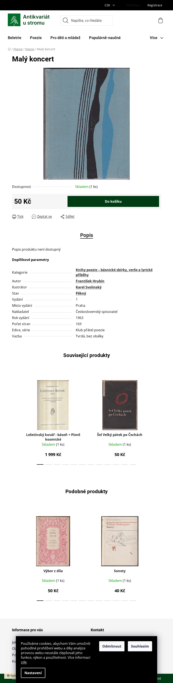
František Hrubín (90, 281)
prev (15, 421)
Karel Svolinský (88, 287)
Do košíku (113, 201)
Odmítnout (111, 646)
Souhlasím (140, 646)
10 (124, 464)
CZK (108, 5)
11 (133, 464)
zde (24, 662)
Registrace (154, 5)
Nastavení (33, 673)
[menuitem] (15, 38)
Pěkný (81, 293)
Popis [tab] (86, 235)
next (157, 421)
